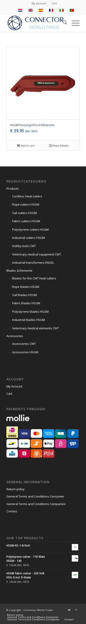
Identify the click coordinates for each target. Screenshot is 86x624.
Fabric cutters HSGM (26, 221)
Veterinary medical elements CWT (35, 328)
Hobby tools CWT (24, 246)
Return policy (15, 489)
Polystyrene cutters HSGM (30, 229)
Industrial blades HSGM (28, 320)
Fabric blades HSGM (26, 303)
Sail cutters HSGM (24, 213)
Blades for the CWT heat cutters (34, 278)
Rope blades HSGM (25, 287)
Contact (11, 511)
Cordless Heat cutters (27, 196)
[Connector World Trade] (35, 23)
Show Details (60, 145)
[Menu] (73, 23)
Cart (54, 3)
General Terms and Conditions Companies (36, 504)
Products (12, 188)
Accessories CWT (24, 344)
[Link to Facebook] (76, 609)
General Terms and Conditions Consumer (35, 496)
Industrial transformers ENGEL (33, 262)
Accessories (14, 336)
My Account (39, 3)
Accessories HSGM (25, 352)
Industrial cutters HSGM (28, 238)
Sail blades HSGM (24, 295)
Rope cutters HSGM (25, 204)
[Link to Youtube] (69, 609)
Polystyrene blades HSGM (30, 311)
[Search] (62, 23)
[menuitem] (39, 3)
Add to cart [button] (27, 145)
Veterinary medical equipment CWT (36, 254)
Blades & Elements (19, 270)
